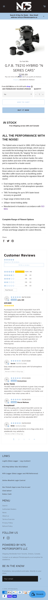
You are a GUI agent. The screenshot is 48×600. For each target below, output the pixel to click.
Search (4, 506)
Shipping (16, 80)
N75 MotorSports (12, 588)
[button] (9, 272)
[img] (16, 297)
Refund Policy (7, 526)
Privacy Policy (7, 523)
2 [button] (18, 439)
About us (5, 516)
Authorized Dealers (9, 509)
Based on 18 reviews (11, 262)
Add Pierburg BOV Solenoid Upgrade (16, 89)
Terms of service (8, 519)
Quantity (37, 89)
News (4, 512)
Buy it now (23, 110)
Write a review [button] (24, 265)
